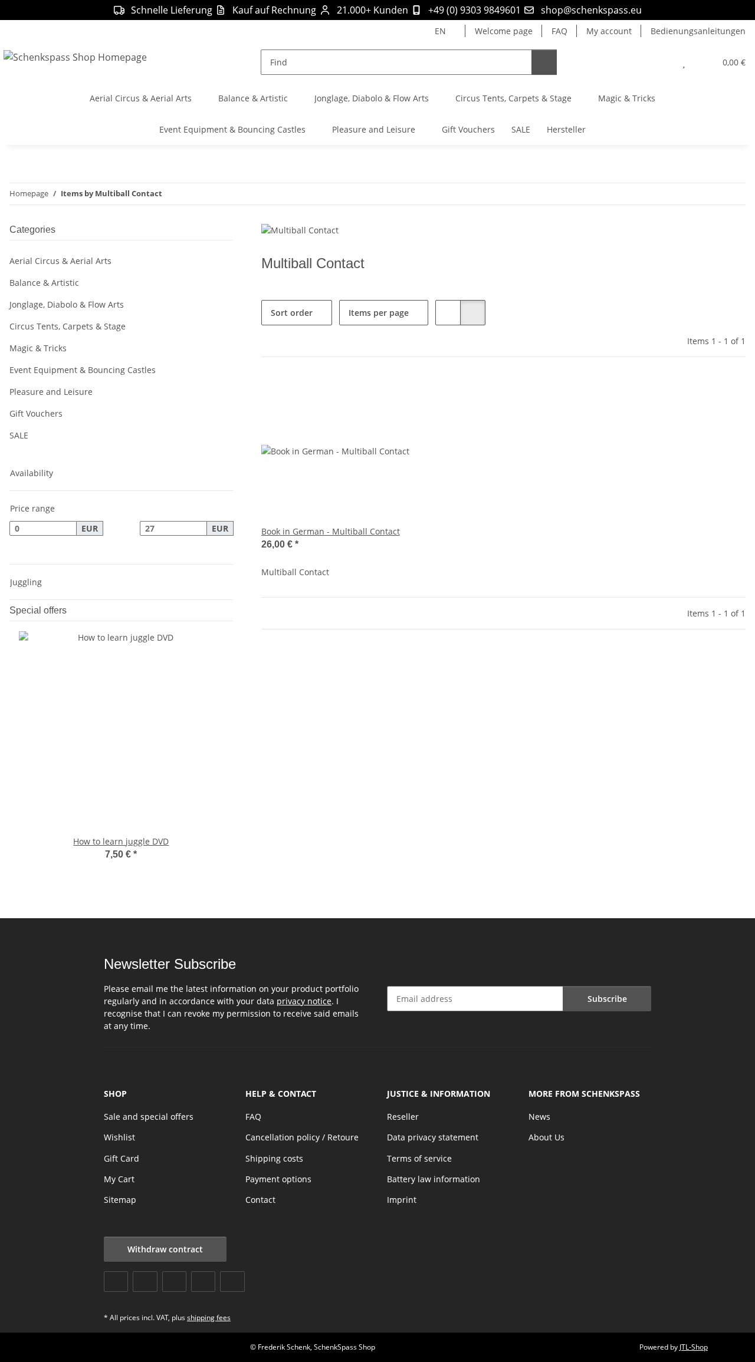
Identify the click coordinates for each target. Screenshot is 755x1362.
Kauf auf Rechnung (274, 10)
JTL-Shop (694, 1347)
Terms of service (419, 1158)
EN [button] (440, 31)
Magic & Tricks (38, 348)
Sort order (292, 312)
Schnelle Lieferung (171, 10)
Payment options (278, 1179)
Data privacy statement (432, 1137)
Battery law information (433, 1179)
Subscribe (607, 998)
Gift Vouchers (36, 413)
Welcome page (504, 31)
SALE (18, 435)
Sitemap (120, 1199)
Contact (260, 1199)
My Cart (119, 1179)
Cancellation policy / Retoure (302, 1137)
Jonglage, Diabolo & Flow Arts (66, 304)
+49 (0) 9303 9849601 (474, 10)
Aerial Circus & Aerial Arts (60, 260)
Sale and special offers (148, 1116)
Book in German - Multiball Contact (330, 531)
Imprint (401, 1199)
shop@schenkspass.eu (591, 10)
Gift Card (121, 1158)
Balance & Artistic (44, 282)
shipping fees (209, 1317)
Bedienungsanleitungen (698, 31)
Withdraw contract (165, 1249)
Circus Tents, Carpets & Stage (67, 326)
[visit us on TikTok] (232, 1281)
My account (609, 31)
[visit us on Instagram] (203, 1281)
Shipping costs (274, 1158)
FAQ (559, 31)
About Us (546, 1137)
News (539, 1116)
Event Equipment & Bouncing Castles (82, 369)
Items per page (379, 312)
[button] (660, 62)
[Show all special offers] (229, 610)
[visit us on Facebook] (116, 1281)
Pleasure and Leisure (51, 391)
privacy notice (304, 1001)
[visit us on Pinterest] (174, 1281)
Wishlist (119, 1137)
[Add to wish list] (390, 396)
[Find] (544, 62)
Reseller (403, 1116)
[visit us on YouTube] (145, 1281)
